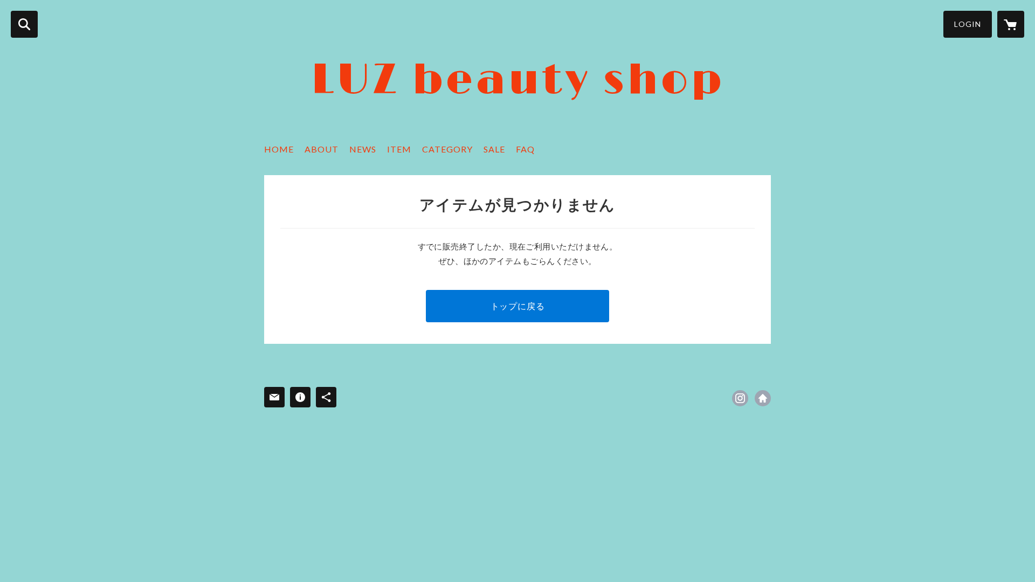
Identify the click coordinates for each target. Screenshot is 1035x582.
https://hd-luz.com (763, 398)
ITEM (399, 149)
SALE (494, 149)
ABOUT (322, 149)
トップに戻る (518, 306)
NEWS (362, 149)
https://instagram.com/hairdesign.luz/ (740, 398)
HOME (279, 149)
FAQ (525, 149)
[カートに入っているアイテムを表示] (1010, 24)
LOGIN (967, 24)
